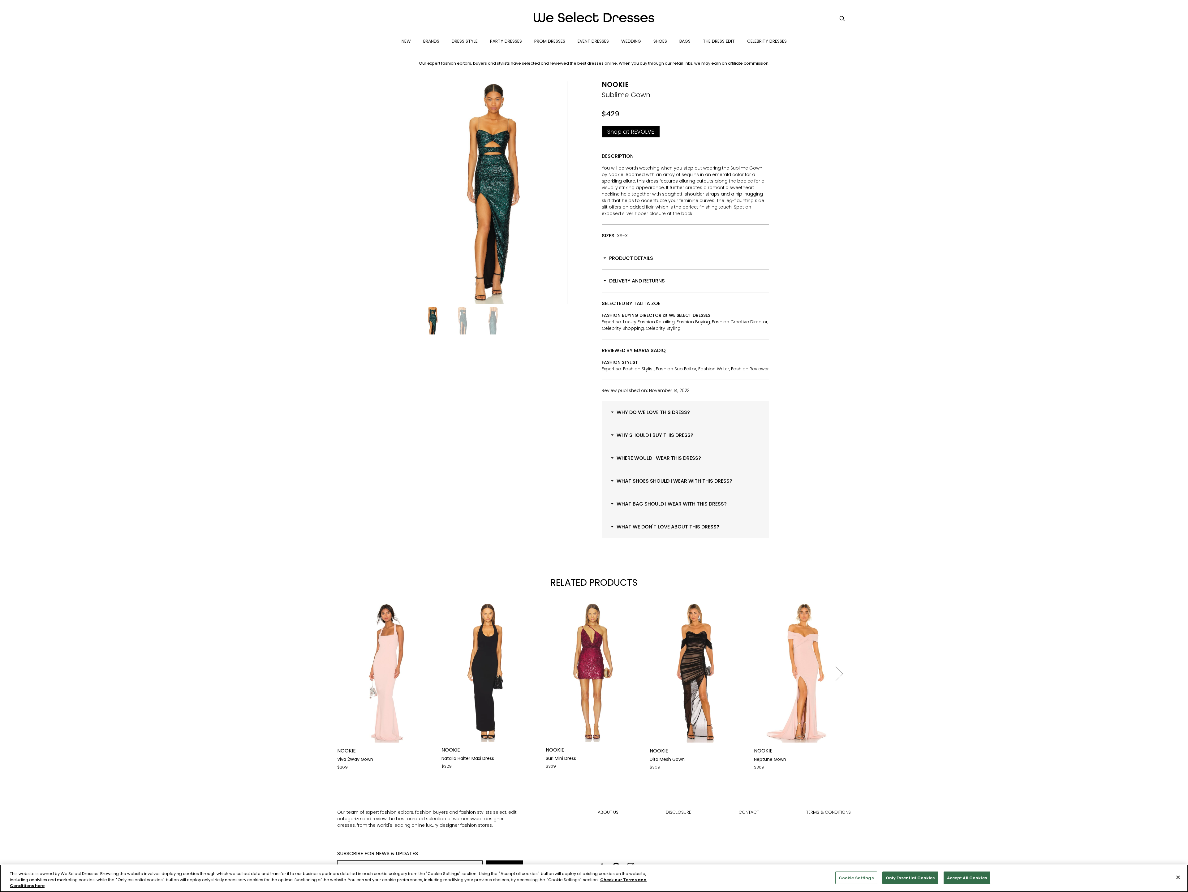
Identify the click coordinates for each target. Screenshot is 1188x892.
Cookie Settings (856, 878)
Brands (431, 41)
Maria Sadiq (650, 350)
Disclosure (678, 812)
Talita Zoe (647, 303)
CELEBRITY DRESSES (767, 41)
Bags (685, 41)
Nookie (615, 84)
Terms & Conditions (828, 812)
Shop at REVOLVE (630, 132)
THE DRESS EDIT (719, 41)
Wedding (631, 41)
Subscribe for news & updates (377, 853)
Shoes (660, 41)
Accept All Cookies (967, 878)
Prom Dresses (549, 41)
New (406, 41)
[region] (594, 878)
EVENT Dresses (593, 41)
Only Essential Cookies (910, 878)
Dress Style (465, 41)
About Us (608, 812)
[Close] (1178, 877)
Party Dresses (506, 41)
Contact (748, 812)
